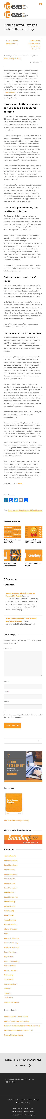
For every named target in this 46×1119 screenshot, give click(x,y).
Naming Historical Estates (13, 1035)
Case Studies (8, 915)
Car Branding (9, 911)
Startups (18, 59)
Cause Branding (10, 920)
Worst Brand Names (11, 1002)
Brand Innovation (10, 874)
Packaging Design (17, 1115)
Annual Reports (10, 856)
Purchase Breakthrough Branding (16, 820)
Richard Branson (36, 510)
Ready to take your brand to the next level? (23, 1062)
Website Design (29, 1112)
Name (6, 681)
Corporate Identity (11, 943)
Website (6, 702)
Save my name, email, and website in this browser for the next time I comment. (23, 716)
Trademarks (8, 998)
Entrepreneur (10, 92)
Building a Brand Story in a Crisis (16, 1017)
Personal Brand (10, 966)
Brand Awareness (10, 860)
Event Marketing (10, 952)
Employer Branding (11, 947)
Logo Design (8, 957)
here (20, 483)
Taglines (7, 993)
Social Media (8, 979)
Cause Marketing (10, 924)
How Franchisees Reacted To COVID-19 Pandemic (22, 1026)
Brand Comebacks (11, 865)
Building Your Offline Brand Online (16, 1021)
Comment (7, 648)
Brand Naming (9, 883)
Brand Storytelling (11, 897)
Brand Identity (9, 59)
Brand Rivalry (9, 892)
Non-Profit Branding (11, 961)
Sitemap (29, 1100)
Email (6, 692)
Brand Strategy (9, 902)
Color (6, 934)
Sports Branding (10, 984)
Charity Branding (10, 929)
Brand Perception (10, 888)
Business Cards (9, 906)
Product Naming (10, 970)
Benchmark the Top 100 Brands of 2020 (18, 1030)
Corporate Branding (11, 938)
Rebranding (8, 975)
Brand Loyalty (24, 510)
